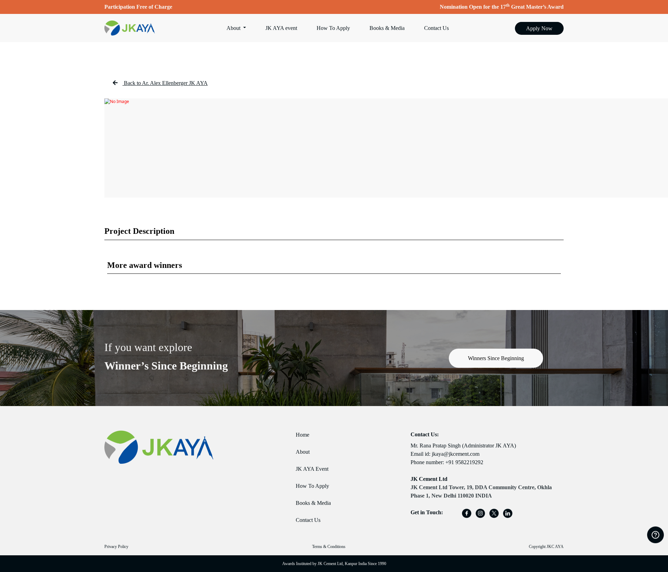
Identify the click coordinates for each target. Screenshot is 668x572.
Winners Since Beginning (496, 358)
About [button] (234, 28)
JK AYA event (281, 28)
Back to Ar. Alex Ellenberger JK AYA (166, 83)
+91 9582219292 (464, 462)
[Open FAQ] (655, 534)
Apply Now (539, 28)
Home (302, 435)
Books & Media (387, 28)
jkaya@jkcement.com (455, 454)
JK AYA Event (312, 469)
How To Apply (333, 28)
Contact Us (436, 28)
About (303, 452)
